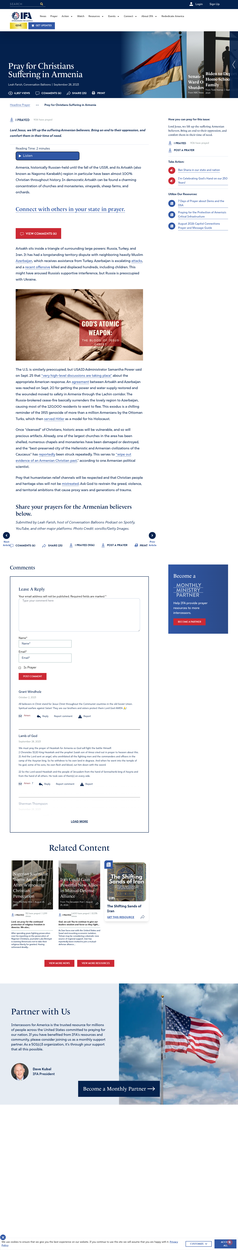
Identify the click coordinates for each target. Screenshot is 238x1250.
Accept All (225, 1243)
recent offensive (37, 267)
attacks (136, 261)
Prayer (53, 16)
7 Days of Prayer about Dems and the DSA (201, 203)
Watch (80, 16)
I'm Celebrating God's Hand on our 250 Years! (203, 180)
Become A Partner (189, 622)
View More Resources (96, 963)
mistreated (70, 484)
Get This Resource (120, 917)
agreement (80, 382)
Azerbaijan (24, 261)
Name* (23, 638)
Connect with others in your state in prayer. (70, 209)
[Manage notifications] (230, 1242)
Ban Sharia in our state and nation (199, 170)
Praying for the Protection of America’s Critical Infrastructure (202, 214)
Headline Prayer (20, 105)
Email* (23, 652)
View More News (59, 963)
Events (112, 16)
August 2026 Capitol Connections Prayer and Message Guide (199, 225)
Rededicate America (173, 16)
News (43, 16)
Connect (128, 16)
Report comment (63, 716)
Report (87, 716)
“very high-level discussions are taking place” (76, 376)
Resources (94, 16)
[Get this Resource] (126, 881)
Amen (26, 715)
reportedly (47, 454)
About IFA (147, 16)
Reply (45, 716)
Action (65, 16)
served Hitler (54, 419)
